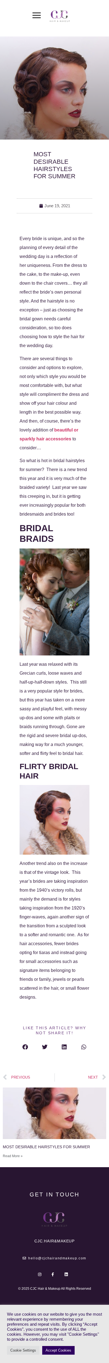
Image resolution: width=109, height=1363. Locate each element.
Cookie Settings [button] (23, 1350)
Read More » (13, 1156)
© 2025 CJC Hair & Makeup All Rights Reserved (54, 1289)
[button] (25, 1047)
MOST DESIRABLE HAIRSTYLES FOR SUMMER (46, 1147)
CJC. (54, 1241)
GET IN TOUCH (54, 1194)
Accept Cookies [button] (58, 1350)
